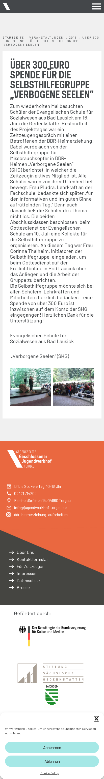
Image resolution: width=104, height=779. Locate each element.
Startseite (13, 37)
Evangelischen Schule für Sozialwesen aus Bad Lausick (42, 338)
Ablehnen (52, 761)
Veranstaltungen (46, 37)
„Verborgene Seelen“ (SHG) (41, 167)
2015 (73, 37)
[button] (96, 718)
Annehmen (52, 747)
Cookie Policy (49, 773)
